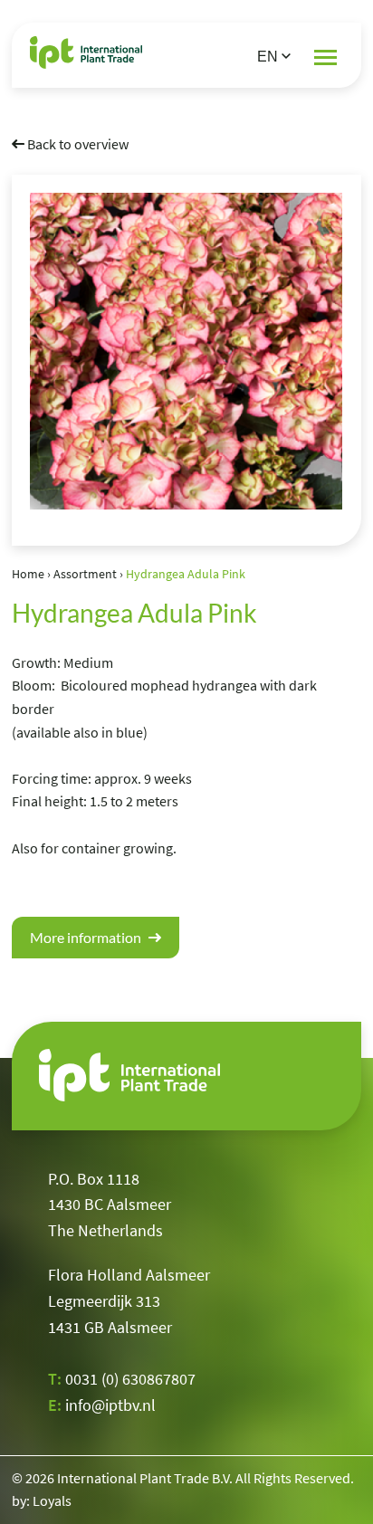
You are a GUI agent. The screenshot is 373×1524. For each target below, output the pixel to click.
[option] (186, 351)
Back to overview (76, 144)
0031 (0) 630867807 (130, 1378)
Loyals (52, 1500)
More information (87, 937)
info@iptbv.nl (110, 1405)
